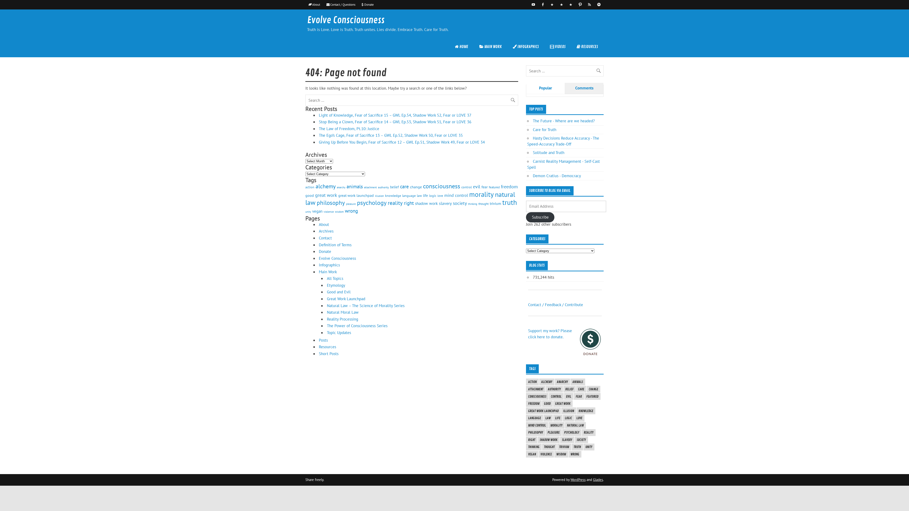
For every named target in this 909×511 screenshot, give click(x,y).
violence (329, 211)
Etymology (336, 285)
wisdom (339, 211)
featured (494, 187)
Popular (545, 88)
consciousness (441, 186)
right (409, 203)
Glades (598, 479)
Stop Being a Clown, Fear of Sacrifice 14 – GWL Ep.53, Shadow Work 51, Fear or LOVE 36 (395, 121)
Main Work (328, 271)
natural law (575, 425)
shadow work (426, 203)
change (416, 187)
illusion (379, 196)
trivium (495, 203)
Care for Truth (544, 129)
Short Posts (329, 353)
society (460, 203)
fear (484, 187)
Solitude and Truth (548, 152)
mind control (456, 195)
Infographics (329, 265)
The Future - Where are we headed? (564, 120)
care (404, 186)
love (440, 196)
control (466, 187)
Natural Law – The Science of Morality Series (366, 305)
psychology (372, 202)
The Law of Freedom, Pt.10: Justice (349, 128)
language (409, 195)
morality (481, 194)
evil (476, 186)
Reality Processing (342, 319)
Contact (325, 238)
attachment (370, 187)
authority (383, 187)
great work (326, 195)
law (419, 196)
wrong (351, 210)
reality (395, 202)
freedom (509, 186)
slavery (445, 203)
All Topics (335, 278)
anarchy (341, 187)
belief (394, 187)
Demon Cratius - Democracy (557, 175)
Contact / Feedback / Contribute (555, 304)
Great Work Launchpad (346, 298)
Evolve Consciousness (345, 20)
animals (355, 186)
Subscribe (540, 217)
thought (483, 204)
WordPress (578, 479)
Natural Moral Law (343, 312)
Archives (326, 231)
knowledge (393, 195)
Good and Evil (339, 292)
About (324, 224)
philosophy (331, 203)
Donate (325, 251)
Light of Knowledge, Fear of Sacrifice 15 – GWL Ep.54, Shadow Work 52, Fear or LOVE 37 (395, 115)
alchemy (326, 186)
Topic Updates (339, 332)
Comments (584, 88)
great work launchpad (356, 195)
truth (509, 202)
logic (432, 196)
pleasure (351, 204)
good (309, 195)
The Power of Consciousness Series (357, 325)
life (425, 195)
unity (308, 211)
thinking (472, 204)
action (309, 187)
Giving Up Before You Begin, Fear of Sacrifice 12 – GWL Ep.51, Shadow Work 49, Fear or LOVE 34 (402, 142)
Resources (327, 346)
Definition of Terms (335, 244)
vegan (317, 211)
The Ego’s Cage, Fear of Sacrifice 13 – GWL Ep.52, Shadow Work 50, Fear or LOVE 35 (391, 135)
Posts (323, 340)
